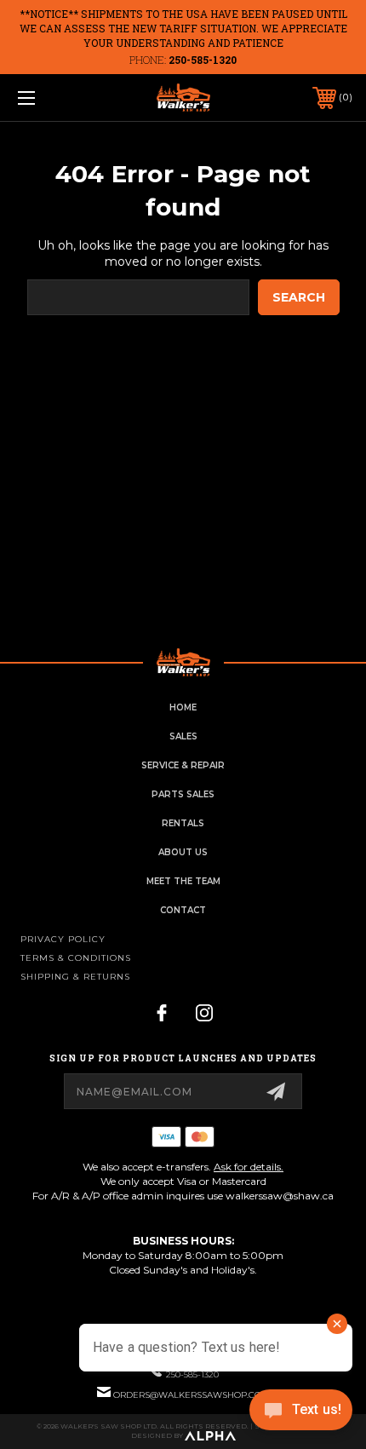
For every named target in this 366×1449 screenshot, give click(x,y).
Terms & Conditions (75, 957)
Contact (183, 910)
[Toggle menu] (51, 97)
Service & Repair (183, 765)
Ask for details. (248, 1166)
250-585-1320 (203, 59)
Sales (183, 736)
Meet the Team (183, 881)
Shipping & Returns (75, 976)
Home (183, 707)
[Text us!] (301, 1414)
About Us (183, 852)
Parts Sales (183, 794)
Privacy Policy (63, 939)
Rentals (183, 823)
